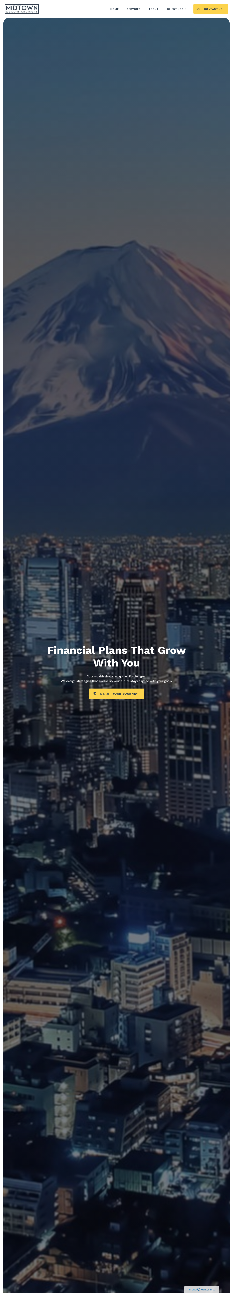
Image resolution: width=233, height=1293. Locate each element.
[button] (114, 9)
